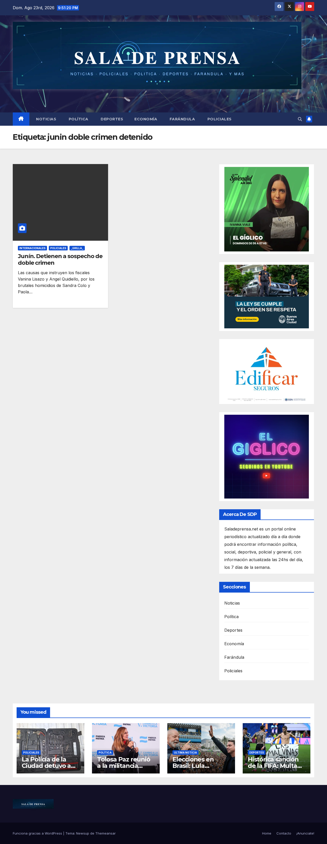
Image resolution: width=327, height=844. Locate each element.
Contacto (283, 833)
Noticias (45, 119)
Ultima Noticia (185, 752)
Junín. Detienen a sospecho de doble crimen (60, 259)
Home (266, 833)
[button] (300, 119)
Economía (145, 119)
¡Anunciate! (305, 833)
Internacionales (32, 248)
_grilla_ (77, 248)
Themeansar (105, 833)
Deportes (111, 119)
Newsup (82, 833)
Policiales (219, 119)
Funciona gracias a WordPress (38, 833)
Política (77, 119)
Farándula (181, 119)
